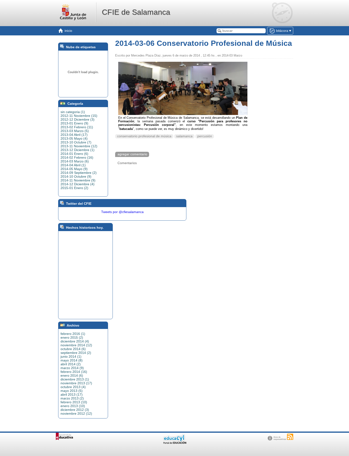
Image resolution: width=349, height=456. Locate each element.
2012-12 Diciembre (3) (77, 119)
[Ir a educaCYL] (174, 443)
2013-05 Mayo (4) (74, 138)
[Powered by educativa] (64, 436)
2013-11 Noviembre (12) (79, 146)
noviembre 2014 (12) (76, 345)
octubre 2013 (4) (73, 387)
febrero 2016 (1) (73, 334)
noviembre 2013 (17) (76, 383)
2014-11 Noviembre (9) (78, 180)
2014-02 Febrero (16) (77, 157)
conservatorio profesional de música (144, 136)
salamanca (184, 136)
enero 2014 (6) (72, 375)
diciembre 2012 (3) (75, 410)
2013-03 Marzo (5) (75, 131)
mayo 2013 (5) (72, 391)
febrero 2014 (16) (74, 372)
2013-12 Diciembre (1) (77, 150)
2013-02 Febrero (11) (77, 127)
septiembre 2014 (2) (76, 353)
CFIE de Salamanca (136, 12)
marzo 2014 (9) (72, 368)
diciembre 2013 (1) (75, 379)
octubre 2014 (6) (73, 349)
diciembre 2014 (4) (75, 341)
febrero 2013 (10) (74, 402)
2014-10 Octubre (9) (76, 176)
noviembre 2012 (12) (76, 413)
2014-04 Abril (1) (73, 165)
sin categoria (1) (73, 112)
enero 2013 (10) (73, 406)
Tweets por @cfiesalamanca (122, 212)
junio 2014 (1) (71, 356)
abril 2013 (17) (72, 394)
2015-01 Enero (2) (74, 188)
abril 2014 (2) (71, 364)
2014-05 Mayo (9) (74, 169)
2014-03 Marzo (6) (75, 161)
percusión (204, 136)
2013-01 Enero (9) (74, 123)
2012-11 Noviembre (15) (79, 116)
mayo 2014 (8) (72, 360)
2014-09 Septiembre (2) (79, 173)
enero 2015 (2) (72, 337)
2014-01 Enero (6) (74, 154)
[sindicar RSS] (290, 437)
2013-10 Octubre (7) (76, 142)
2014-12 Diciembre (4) (77, 184)
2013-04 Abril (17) (74, 135)
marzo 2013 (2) (72, 398)
